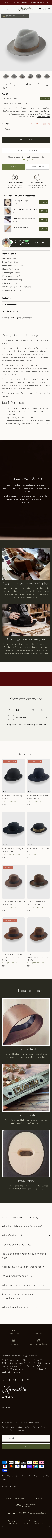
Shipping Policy (21, 1476)
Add (45, 202)
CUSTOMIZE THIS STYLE (26, 150)
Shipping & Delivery (10, 311)
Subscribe (26, 1446)
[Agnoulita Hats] (25, 9)
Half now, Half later (37, 167)
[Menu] (3, 9)
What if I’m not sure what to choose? (22, 1307)
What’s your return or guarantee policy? (23, 1285)
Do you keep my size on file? (17, 1275)
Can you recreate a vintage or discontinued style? (18, 1296)
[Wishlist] (44, 9)
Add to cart (26, 139)
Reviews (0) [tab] (14, 710)
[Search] (8, 9)
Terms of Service (7, 1476)
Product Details (9, 253)
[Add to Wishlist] (47, 86)
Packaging (6, 298)
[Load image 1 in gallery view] (26, 42)
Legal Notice (6, 1479)
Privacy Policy (45, 1476)
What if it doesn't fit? (13, 1235)
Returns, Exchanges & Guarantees (17, 318)
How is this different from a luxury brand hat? (24, 1255)
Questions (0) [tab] (38, 710)
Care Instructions (9, 304)
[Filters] (11, 717)
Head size (6, 124)
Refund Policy (33, 1476)
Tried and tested (26, 754)
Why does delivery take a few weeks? (22, 1226)
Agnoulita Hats (12, 1487)
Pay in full (13, 167)
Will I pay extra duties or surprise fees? (23, 1266)
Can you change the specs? (17, 1244)
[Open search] (4, 717)
